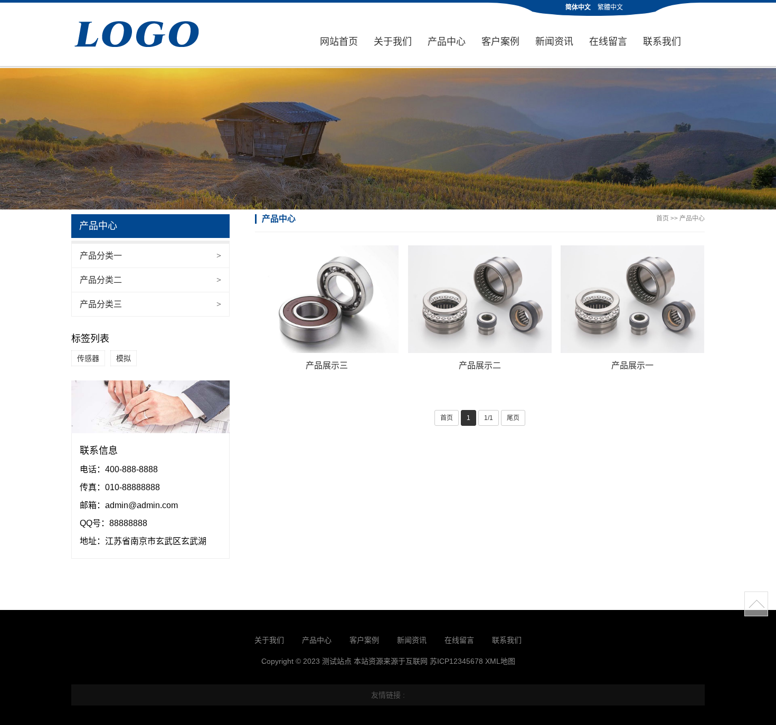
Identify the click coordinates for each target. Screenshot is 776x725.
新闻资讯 (554, 41)
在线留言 (608, 41)
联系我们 (662, 41)
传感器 (88, 358)
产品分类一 (150, 255)
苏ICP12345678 (456, 661)
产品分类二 (150, 279)
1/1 (488, 418)
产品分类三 (150, 304)
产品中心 (447, 41)
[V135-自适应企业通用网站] (150, 35)
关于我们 (393, 41)
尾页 (513, 418)
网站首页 (339, 41)
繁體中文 (610, 7)
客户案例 (500, 41)
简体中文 (578, 7)
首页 (662, 218)
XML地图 (500, 661)
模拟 (123, 358)
